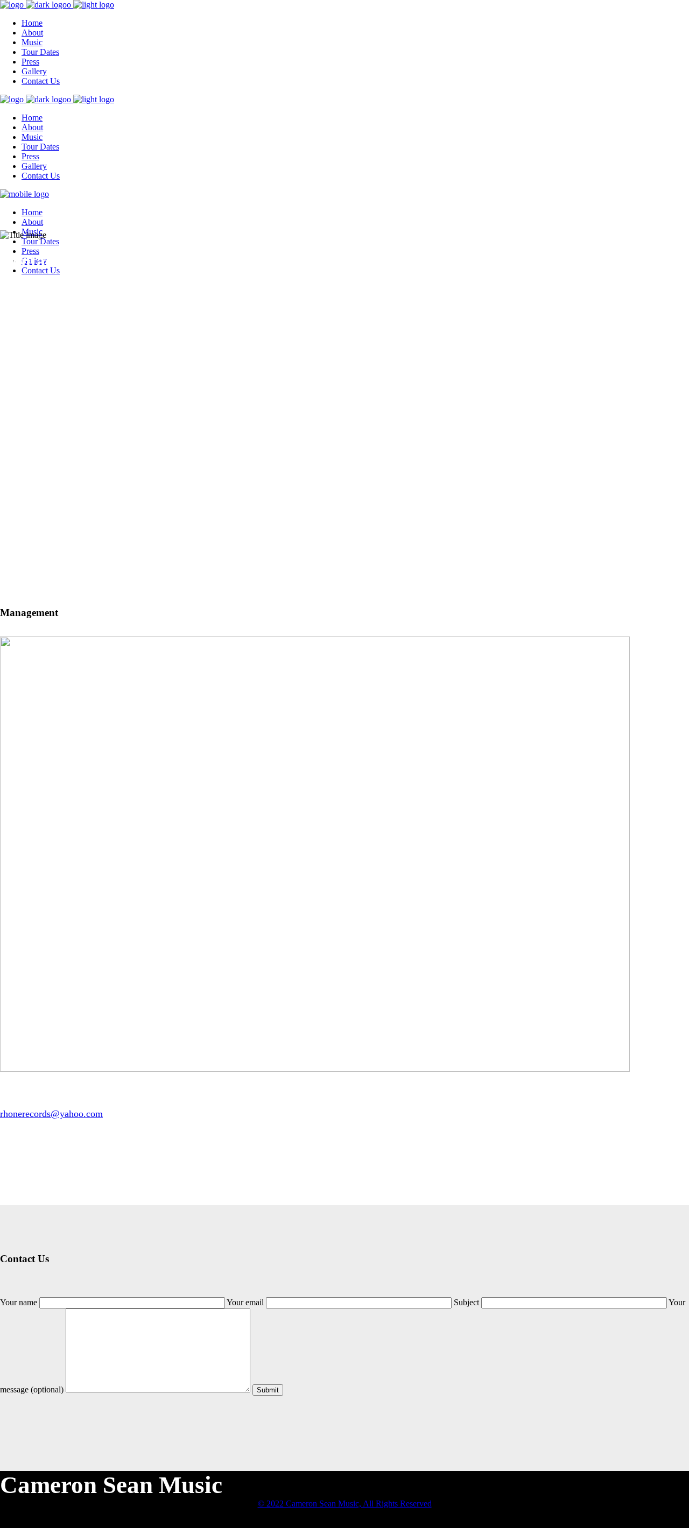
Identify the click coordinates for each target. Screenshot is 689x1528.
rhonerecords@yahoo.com (51, 1113)
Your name (19, 1302)
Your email (246, 1302)
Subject (467, 1302)
